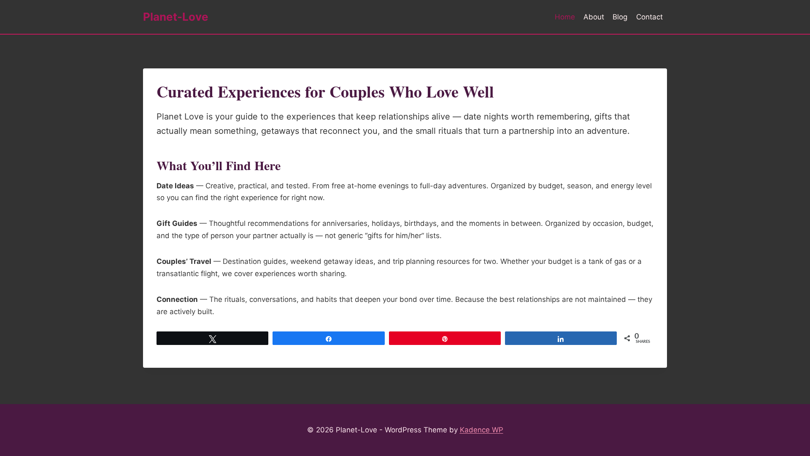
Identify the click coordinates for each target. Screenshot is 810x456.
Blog (620, 17)
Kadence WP (481, 430)
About (593, 17)
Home (565, 17)
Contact (649, 17)
